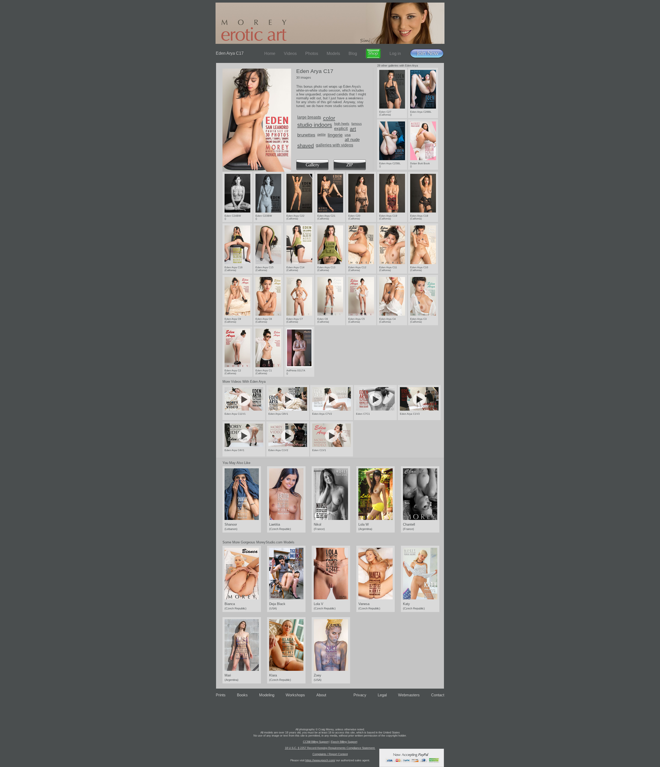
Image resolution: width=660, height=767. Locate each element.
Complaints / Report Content (330, 754)
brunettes (306, 135)
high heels (341, 124)
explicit (341, 128)
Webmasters (409, 695)
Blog (353, 53)
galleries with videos (334, 145)
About (321, 695)
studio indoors (314, 125)
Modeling (266, 695)
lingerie (335, 135)
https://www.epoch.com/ (320, 760)
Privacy (359, 695)
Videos (290, 53)
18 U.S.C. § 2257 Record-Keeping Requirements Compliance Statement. (330, 747)
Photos (311, 53)
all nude (352, 139)
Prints (221, 695)
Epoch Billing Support (344, 741)
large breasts (309, 117)
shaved (305, 146)
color (329, 118)
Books (242, 695)
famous (356, 124)
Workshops (295, 695)
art (353, 129)
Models (333, 53)
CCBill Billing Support (316, 741)
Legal (382, 695)
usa (348, 135)
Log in (395, 53)
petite (321, 134)
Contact (437, 695)
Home (269, 53)
